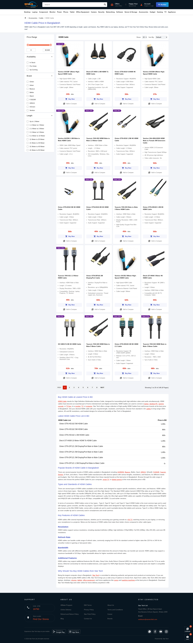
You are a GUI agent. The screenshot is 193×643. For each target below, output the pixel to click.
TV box (68, 406)
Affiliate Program (66, 605)
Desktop (27, 12)
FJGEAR (156, 472)
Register (146, 5)
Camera (94, 12)
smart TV (106, 479)
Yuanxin (163, 472)
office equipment (89, 580)
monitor (78, 406)
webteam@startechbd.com (147, 619)
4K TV (130, 519)
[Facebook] (155, 631)
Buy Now (70, 99)
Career (109, 614)
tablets (79, 580)
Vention (60, 474)
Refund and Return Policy (70, 614)
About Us (110, 605)
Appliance (172, 12)
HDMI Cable (63, 37)
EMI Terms (88, 605)
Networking (110, 12)
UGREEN (120, 472)
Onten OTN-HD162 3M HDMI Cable (73, 429)
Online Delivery (66, 610)
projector (89, 406)
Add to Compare (70, 104)
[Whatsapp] (149, 631)
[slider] (28, 45)
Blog (62, 618)
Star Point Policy (89, 614)
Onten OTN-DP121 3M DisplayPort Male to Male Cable (81, 457)
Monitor (53, 12)
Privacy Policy (89, 610)
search (105, 4)
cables (148, 409)
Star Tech (95, 575)
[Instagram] (166, 631)
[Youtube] (160, 631)
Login (152, 5)
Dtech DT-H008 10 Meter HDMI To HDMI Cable (78, 441)
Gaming (160, 12)
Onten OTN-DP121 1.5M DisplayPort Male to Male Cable (81, 463)
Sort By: (151, 37)
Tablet (72, 12)
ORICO (143, 472)
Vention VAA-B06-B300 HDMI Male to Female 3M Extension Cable (154, 140)
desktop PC (153, 404)
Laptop (35, 12)
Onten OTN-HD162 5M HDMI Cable (73, 424)
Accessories (143, 12)
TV (165, 12)
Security (101, 12)
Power (59, 12)
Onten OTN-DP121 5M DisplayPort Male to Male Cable (81, 452)
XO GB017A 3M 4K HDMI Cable (69, 344)
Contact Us (88, 618)
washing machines (128, 580)
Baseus (127, 472)
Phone (65, 12)
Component (43, 12)
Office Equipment (82, 12)
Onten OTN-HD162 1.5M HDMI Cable (74, 435)
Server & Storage (131, 12)
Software (119, 12)
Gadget (152, 12)
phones (74, 580)
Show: (138, 37)
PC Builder (162, 4)
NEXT (102, 387)
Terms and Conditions (115, 610)
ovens (116, 580)
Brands (109, 618)
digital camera (117, 479)
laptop (146, 404)
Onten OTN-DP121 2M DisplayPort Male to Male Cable (81, 446)
